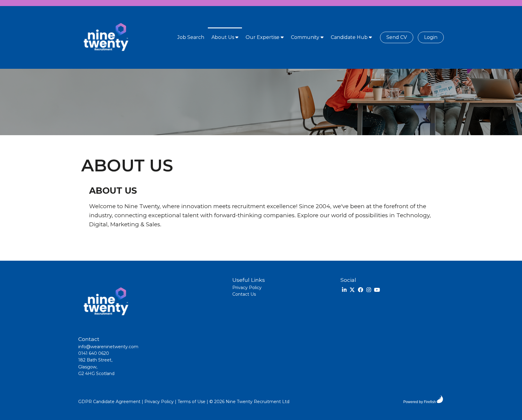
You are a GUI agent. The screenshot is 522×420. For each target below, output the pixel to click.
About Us (223, 37)
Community (306, 37)
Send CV (396, 37)
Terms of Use (191, 401)
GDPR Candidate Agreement (109, 401)
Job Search (190, 37)
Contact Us (244, 294)
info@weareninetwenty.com (108, 346)
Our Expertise (263, 37)
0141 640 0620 (93, 353)
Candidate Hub (350, 37)
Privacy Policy (247, 287)
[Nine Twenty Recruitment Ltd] (105, 37)
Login (430, 37)
